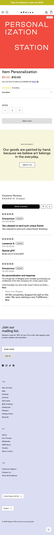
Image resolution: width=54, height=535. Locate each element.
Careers (5, 448)
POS (14, 521)
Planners (5, 410)
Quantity (5, 105)
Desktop (5, 394)
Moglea (10, 521)
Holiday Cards (7, 414)
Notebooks (6, 407)
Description (6, 92)
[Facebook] (3, 365)
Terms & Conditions (9, 475)
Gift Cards (6, 401)
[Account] (45, 12)
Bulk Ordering (7, 404)
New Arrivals (7, 388)
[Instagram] (6, 365)
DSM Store (6, 445)
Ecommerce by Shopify (26, 521)
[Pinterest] (13, 365)
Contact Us (6, 472)
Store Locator (7, 451)
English (6, 508)
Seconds (5, 417)
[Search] (8, 12)
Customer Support (9, 469)
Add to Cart (27, 121)
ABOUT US (27, 165)
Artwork (5, 397)
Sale (3, 391)
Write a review (21, 206)
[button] (7, 88)
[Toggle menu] (3, 12)
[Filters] (43, 206)
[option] (27, 41)
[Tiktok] (10, 365)
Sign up (8, 356)
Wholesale (6, 441)
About (4, 435)
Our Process (7, 438)
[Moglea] (27, 12)
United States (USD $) (11, 496)
